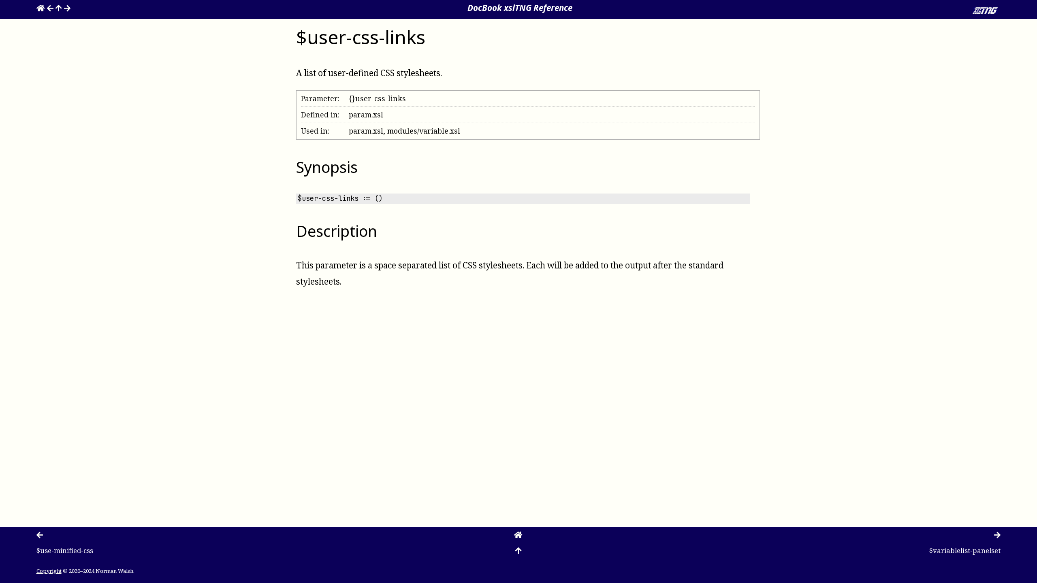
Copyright (49, 570)
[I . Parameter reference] (58, 7)
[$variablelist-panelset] (67, 7)
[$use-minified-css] (50, 7)
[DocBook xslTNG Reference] (40, 7)
